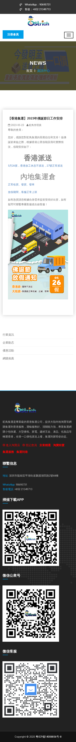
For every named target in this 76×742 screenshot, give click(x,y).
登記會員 (31, 445)
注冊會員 (13, 34)
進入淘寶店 (12, 445)
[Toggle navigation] (68, 35)
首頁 (29, 70)
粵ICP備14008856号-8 (49, 736)
